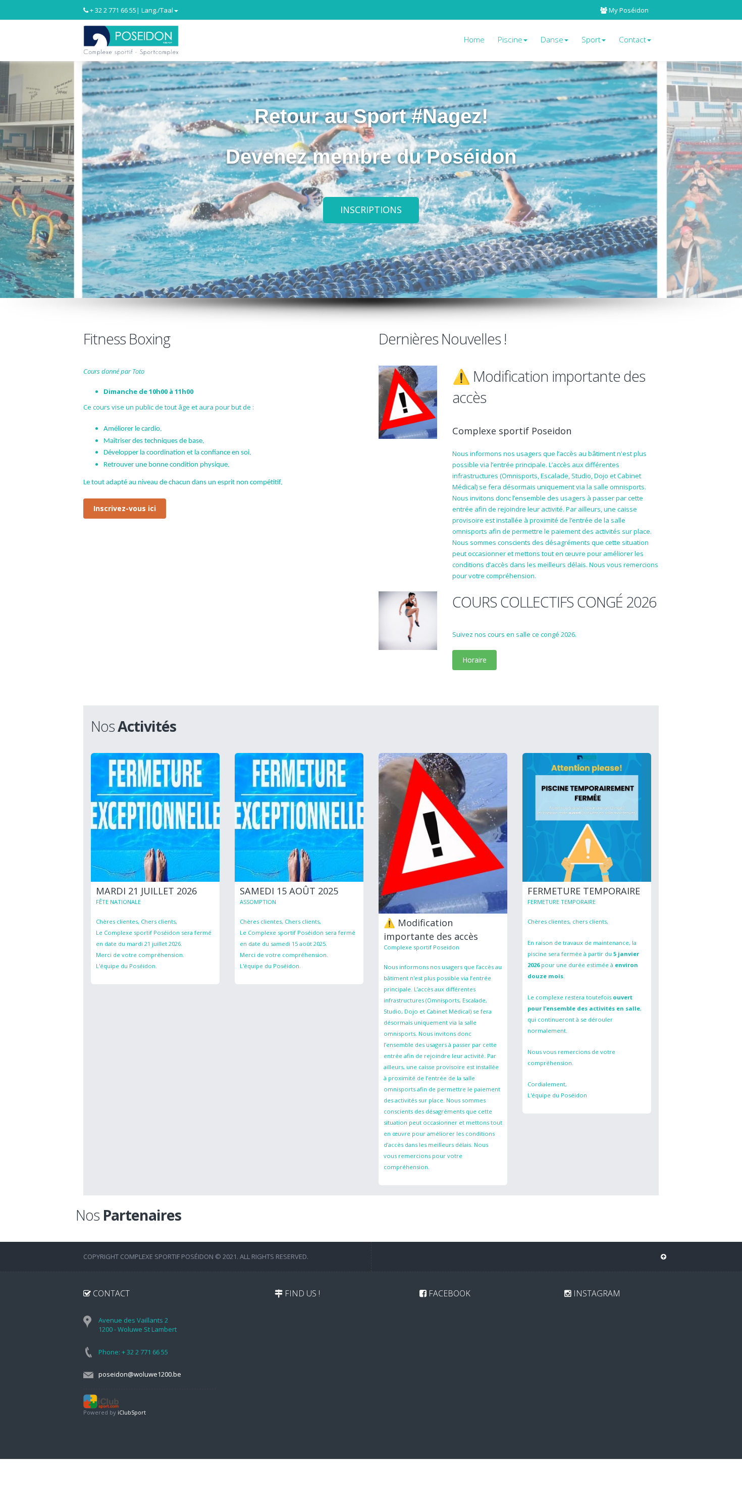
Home (474, 39)
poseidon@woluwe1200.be (139, 1374)
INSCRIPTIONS (371, 210)
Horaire (474, 660)
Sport (591, 39)
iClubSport (132, 1412)
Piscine (510, 39)
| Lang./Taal (154, 10)
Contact (632, 39)
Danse (552, 39)
